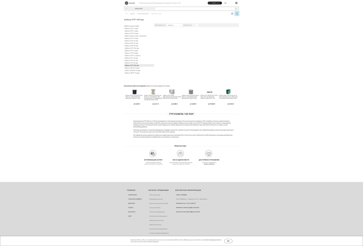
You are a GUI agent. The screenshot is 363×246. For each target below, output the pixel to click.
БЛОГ (130, 216)
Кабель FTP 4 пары (131, 53)
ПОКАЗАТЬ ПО (187, 25)
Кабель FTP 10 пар (131, 58)
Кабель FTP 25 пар (131, 60)
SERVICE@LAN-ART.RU (193, 211)
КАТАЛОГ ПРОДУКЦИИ (158, 190)
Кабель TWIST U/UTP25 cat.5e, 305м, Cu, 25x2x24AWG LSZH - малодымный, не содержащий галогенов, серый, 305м (153, 97)
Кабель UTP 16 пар (131, 41)
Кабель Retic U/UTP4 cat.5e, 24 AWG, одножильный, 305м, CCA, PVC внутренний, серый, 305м (228, 97)
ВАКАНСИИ (131, 211)
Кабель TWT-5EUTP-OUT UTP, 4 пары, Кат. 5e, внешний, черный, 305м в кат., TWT (209, 97)
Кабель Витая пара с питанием (135, 36)
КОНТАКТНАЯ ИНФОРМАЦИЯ (188, 190)
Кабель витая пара (143, 13)
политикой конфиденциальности (212, 239)
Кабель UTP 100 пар (132, 48)
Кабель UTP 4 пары (131, 33)
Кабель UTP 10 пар (131, 38)
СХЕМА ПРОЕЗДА (181, 194)
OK (228, 241)
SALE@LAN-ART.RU (193, 207)
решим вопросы (209, 164)
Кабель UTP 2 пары (131, 31)
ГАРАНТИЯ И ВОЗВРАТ (135, 199)
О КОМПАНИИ (132, 194)
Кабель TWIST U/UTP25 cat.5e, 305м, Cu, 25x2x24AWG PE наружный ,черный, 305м (134, 97)
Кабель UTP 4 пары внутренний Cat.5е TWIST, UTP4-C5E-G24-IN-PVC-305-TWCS (172, 97)
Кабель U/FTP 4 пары (132, 73)
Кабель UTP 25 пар (131, 43)
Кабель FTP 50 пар (131, 63)
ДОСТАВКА (131, 203)
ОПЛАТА (130, 207)
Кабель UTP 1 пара (131, 28)
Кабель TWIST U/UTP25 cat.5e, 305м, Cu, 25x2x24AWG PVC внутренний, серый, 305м (190, 97)
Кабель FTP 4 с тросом (133, 55)
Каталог (132, 13)
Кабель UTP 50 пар (131, 45)
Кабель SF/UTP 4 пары (132, 70)
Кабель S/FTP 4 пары (132, 68)
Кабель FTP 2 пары (131, 50)
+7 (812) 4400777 (191, 203)
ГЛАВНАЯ (131, 190)
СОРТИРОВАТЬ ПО (160, 25)
